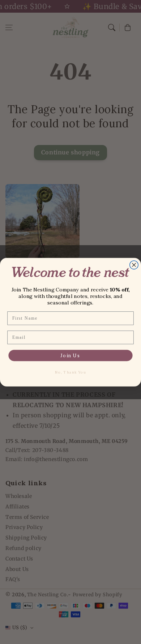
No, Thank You (70, 372)
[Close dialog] (134, 264)
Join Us (70, 355)
